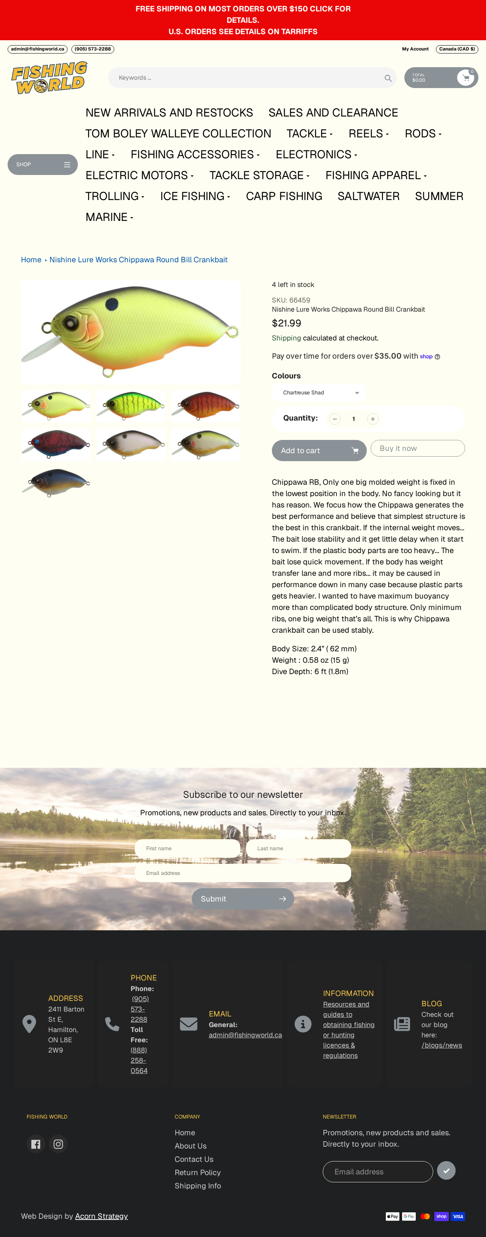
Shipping (286, 338)
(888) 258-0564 (139, 1060)
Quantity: (300, 418)
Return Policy (198, 1172)
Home (31, 260)
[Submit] (446, 1170)
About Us (191, 1146)
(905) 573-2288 (93, 49)
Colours (286, 376)
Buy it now (398, 448)
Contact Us (194, 1159)
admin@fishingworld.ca (37, 49)
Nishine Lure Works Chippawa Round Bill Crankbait (138, 260)
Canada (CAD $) (457, 49)
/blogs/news (441, 1045)
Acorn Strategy (101, 1216)
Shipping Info (198, 1186)
